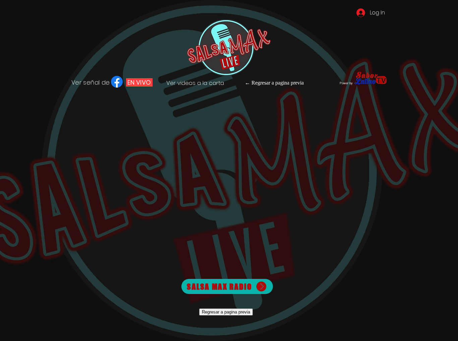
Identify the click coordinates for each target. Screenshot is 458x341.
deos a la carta (202, 83)
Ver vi (173, 83)
